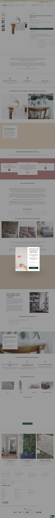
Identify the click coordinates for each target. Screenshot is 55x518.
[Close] (39, 248)
